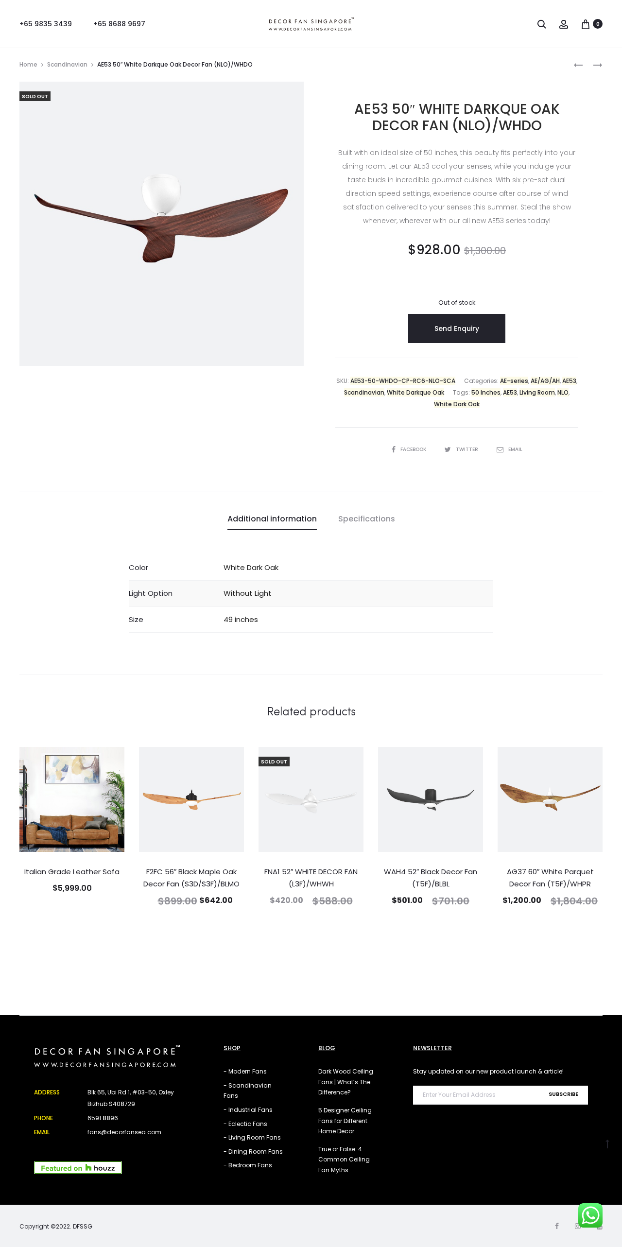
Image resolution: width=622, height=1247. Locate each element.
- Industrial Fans (248, 1110)
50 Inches (486, 392)
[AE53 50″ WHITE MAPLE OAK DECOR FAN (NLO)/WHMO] (578, 64)
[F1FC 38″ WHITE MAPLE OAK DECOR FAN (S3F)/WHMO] (593, 64)
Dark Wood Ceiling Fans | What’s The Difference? (345, 1081)
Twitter (468, 449)
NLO (563, 392)
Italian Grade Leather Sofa (72, 871)
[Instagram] (578, 1226)
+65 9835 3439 (45, 24)
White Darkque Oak (415, 392)
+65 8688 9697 (119, 24)
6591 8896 (102, 1118)
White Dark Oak (457, 404)
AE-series (514, 381)
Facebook (414, 449)
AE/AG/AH (545, 381)
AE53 (569, 381)
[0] (585, 23)
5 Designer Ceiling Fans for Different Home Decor (345, 1120)
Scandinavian (67, 64)
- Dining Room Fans (253, 1151)
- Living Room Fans (252, 1137)
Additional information (272, 518)
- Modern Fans (245, 1071)
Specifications (366, 518)
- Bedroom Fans (248, 1165)
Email (515, 449)
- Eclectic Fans (245, 1124)
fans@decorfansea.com (124, 1132)
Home (28, 64)
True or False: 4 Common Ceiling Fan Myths (344, 1159)
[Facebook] (557, 1226)
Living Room (537, 392)
